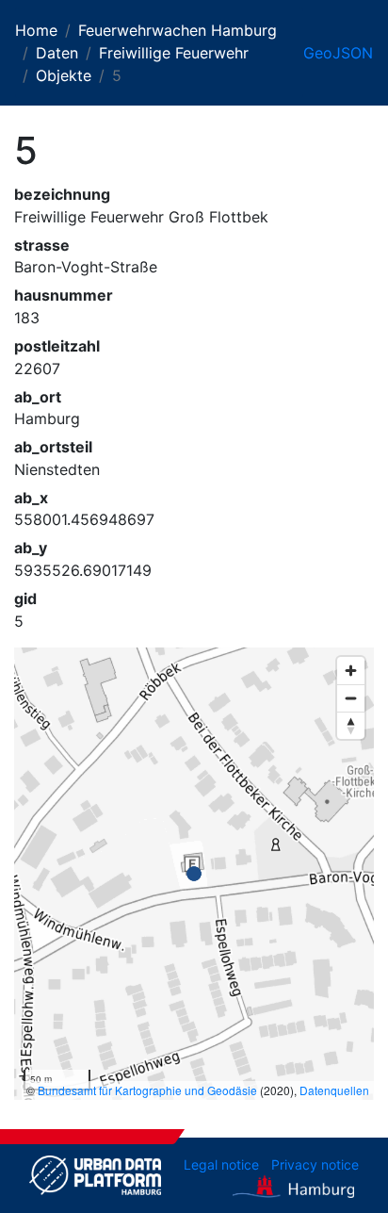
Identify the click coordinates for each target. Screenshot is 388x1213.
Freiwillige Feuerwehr (174, 52)
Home (36, 30)
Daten (57, 52)
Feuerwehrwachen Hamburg (177, 30)
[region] (194, 873)
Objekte (63, 75)
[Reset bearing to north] (350, 725)
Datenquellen (334, 1090)
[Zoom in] (350, 670)
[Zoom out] (350, 698)
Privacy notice (315, 1164)
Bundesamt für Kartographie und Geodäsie (147, 1090)
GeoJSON (338, 52)
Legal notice (221, 1164)
